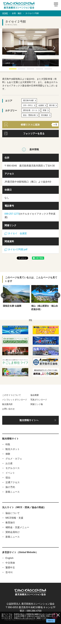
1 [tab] (10, 69)
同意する (50, 620)
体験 (7, 454)
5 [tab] (46, 69)
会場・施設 (16, 13)
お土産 (9, 463)
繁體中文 (10, 567)
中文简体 (10, 563)
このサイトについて (11, 395)
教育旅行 (10, 522)
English (9, 558)
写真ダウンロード (38, 399)
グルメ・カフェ (13, 458)
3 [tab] (28, 69)
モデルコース (12, 468)
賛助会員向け (12, 532)
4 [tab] (37, 69)
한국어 (9, 572)
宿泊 (7, 477)
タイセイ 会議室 (17, 233)
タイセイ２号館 (32, 13)
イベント (10, 473)
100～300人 (28, 105)
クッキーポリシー (26, 618)
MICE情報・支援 (14, 518)
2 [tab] (19, 69)
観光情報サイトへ (29, 420)
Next (55, 48)
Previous (6, 48)
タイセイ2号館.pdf (17, 249)
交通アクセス (12, 482)
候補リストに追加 (39, 124)
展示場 (51, 105)
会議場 (41, 105)
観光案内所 (7, 404)
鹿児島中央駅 (28, 100)
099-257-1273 (11, 214)
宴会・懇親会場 (29, 115)
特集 (7, 444)
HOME (5, 13)
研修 (44, 110)
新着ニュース (12, 492)
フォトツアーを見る (34, 133)
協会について (12, 513)
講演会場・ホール (30, 110)
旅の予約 (10, 487)
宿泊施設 (44, 115)
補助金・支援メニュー (17, 527)
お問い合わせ (8, 409)
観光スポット (12, 449)
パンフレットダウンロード (14, 399)
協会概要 (34, 395)
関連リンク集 (36, 404)
